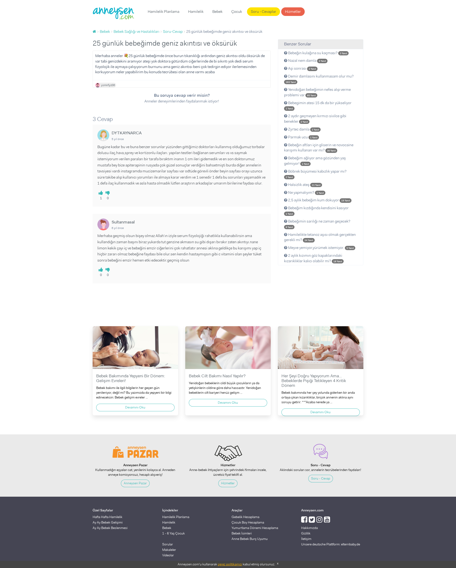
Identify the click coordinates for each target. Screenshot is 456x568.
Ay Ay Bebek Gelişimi (108, 522)
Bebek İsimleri (242, 533)
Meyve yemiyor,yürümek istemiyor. (320, 247)
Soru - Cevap (320, 478)
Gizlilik (305, 533)
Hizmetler (293, 11)
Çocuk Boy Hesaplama (248, 522)
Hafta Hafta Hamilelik (107, 517)
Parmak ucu (302, 137)
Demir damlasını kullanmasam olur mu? (320, 79)
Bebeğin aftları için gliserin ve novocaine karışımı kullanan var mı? (318, 147)
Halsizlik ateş (303, 184)
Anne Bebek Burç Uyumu (250, 539)
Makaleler (169, 550)
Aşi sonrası (301, 68)
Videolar (168, 555)
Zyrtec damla (303, 129)
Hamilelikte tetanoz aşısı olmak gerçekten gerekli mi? (320, 237)
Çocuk (236, 11)
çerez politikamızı (230, 564)
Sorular (167, 544)
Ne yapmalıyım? (305, 192)
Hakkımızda (309, 528)
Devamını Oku (135, 407)
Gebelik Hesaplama (245, 517)
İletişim (306, 539)
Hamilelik (196, 11)
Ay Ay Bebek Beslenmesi (110, 528)
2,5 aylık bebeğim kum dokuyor (318, 200)
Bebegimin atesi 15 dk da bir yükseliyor (319, 105)
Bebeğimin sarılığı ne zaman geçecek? (318, 224)
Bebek (217, 11)
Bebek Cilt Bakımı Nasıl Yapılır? (217, 376)
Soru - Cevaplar (263, 11)
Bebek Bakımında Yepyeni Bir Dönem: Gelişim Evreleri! (130, 378)
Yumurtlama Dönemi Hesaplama (255, 528)
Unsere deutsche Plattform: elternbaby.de (330, 544)
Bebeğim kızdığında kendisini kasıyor (317, 210)
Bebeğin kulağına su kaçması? (317, 52)
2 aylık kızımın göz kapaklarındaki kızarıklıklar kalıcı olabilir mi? (313, 258)
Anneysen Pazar (135, 483)
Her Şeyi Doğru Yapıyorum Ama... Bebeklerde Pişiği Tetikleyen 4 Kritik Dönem (313, 380)
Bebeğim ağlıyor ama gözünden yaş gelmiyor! (315, 160)
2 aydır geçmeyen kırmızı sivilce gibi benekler (315, 118)
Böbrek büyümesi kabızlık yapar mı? (316, 174)
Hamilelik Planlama (163, 11)
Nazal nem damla (306, 60)
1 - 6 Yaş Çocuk (173, 533)
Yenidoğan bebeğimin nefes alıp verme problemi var (317, 92)
